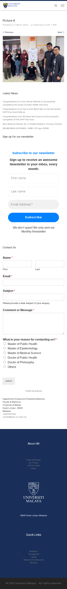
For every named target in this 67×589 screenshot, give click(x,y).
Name (8, 257)
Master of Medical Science (24, 353)
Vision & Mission (33, 460)
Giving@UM (33, 554)
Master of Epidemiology (23, 348)
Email (7, 276)
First (5, 269)
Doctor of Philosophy (21, 362)
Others (12, 366)
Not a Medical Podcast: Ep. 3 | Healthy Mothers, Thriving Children (32, 124)
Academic (33, 551)
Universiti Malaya (25, 583)
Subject (9, 290)
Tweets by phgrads (33, 391)
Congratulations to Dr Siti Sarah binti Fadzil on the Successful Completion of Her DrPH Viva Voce (31, 118)
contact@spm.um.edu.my (14, 417)
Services (33, 563)
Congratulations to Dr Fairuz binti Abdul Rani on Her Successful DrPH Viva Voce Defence (32, 110)
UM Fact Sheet (33, 465)
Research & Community (33, 560)
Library (34, 557)
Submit (9, 381)
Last (37, 269)
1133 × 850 (51, 25)
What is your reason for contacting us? (30, 339)
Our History (33, 463)
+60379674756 (9, 414)
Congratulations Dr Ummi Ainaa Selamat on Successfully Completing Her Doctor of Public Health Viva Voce (29, 103)
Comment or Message (18, 310)
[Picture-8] (33, 59)
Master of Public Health (22, 343)
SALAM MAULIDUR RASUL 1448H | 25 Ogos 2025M (26, 128)
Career (33, 468)
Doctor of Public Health (22, 357)
